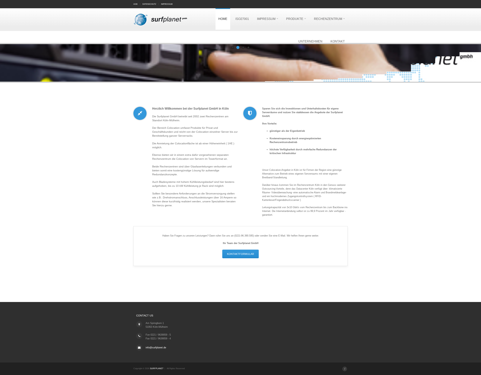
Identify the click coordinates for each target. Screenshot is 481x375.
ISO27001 (242, 18)
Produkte (294, 18)
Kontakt (337, 41)
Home (222, 18)
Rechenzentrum (328, 18)
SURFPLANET (156, 368)
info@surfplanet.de (156, 347)
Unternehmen (310, 41)
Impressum (166, 4)
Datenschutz (149, 4)
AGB (135, 4)
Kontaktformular (240, 253)
